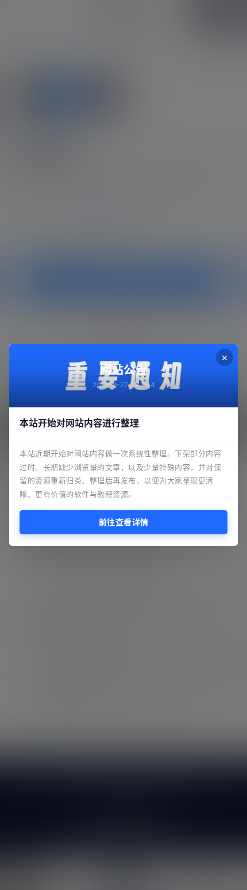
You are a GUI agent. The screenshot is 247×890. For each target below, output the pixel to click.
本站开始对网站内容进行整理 (79, 423)
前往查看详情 (124, 522)
